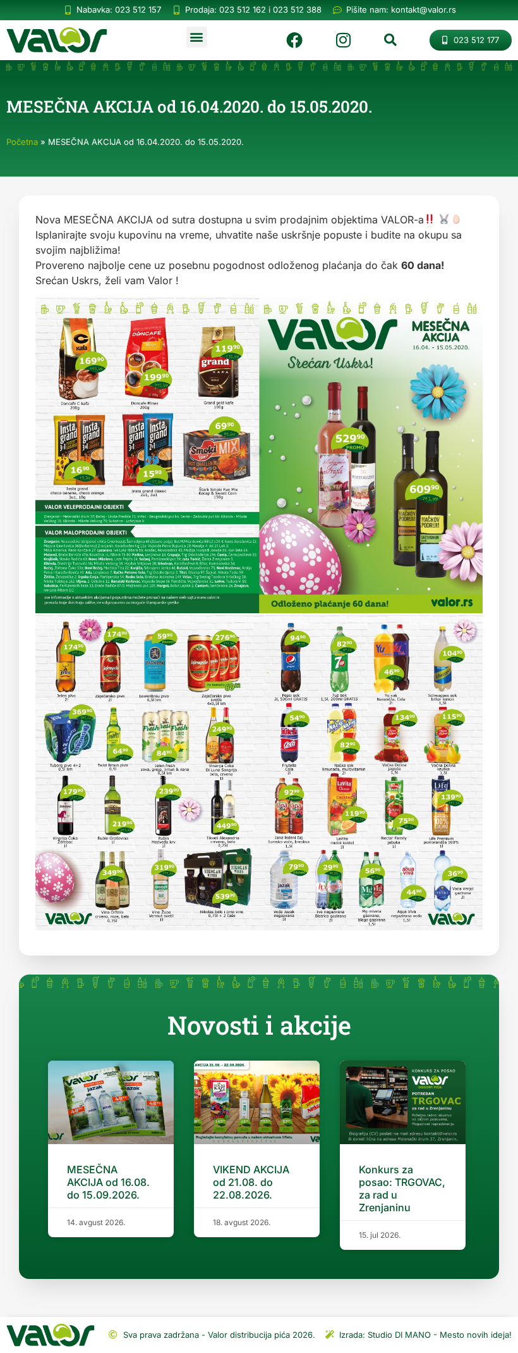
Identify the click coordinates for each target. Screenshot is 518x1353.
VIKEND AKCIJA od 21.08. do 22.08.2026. (251, 1182)
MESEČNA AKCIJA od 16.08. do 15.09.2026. (108, 1182)
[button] (196, 37)
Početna (22, 142)
